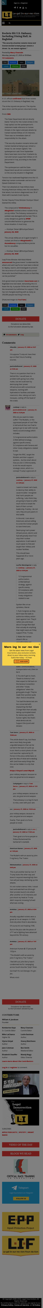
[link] (21, 644)
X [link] (39, 644)
